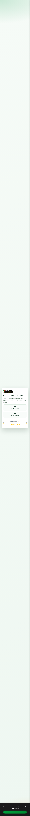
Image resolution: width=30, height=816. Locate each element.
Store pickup (15, 408)
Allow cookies (15, 812)
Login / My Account (15, 424)
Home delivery (15, 415)
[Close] (27, 2)
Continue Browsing (15, 421)
